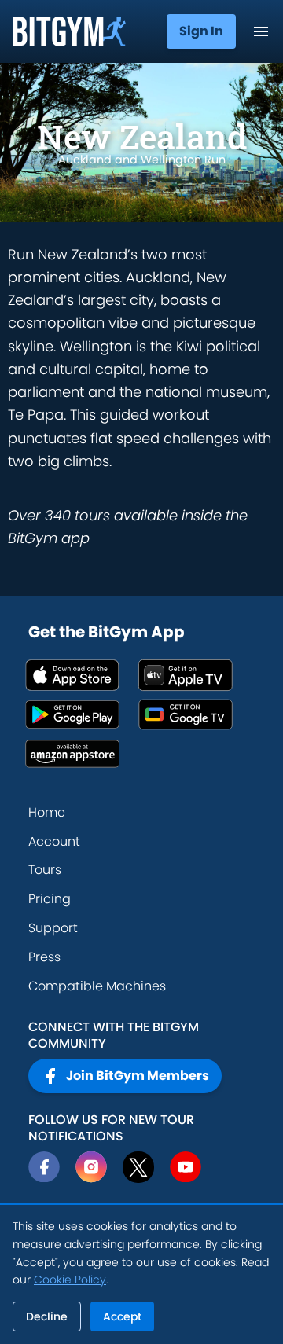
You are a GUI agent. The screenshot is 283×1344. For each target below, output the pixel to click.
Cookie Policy (70, 1279)
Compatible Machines (97, 986)
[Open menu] (261, 31)
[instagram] (91, 1167)
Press (44, 957)
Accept (122, 1316)
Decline (47, 1316)
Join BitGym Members (137, 1076)
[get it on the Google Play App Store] (81, 714)
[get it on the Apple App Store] (81, 675)
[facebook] (44, 1167)
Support (53, 928)
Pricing (49, 899)
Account (54, 841)
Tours (44, 870)
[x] (138, 1167)
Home (46, 812)
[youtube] (185, 1167)
